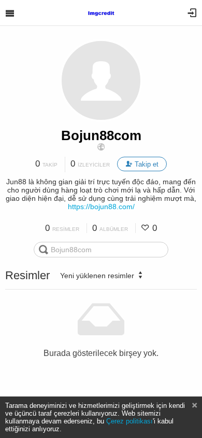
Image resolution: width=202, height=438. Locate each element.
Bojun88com (101, 135)
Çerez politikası (129, 421)
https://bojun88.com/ (101, 206)
